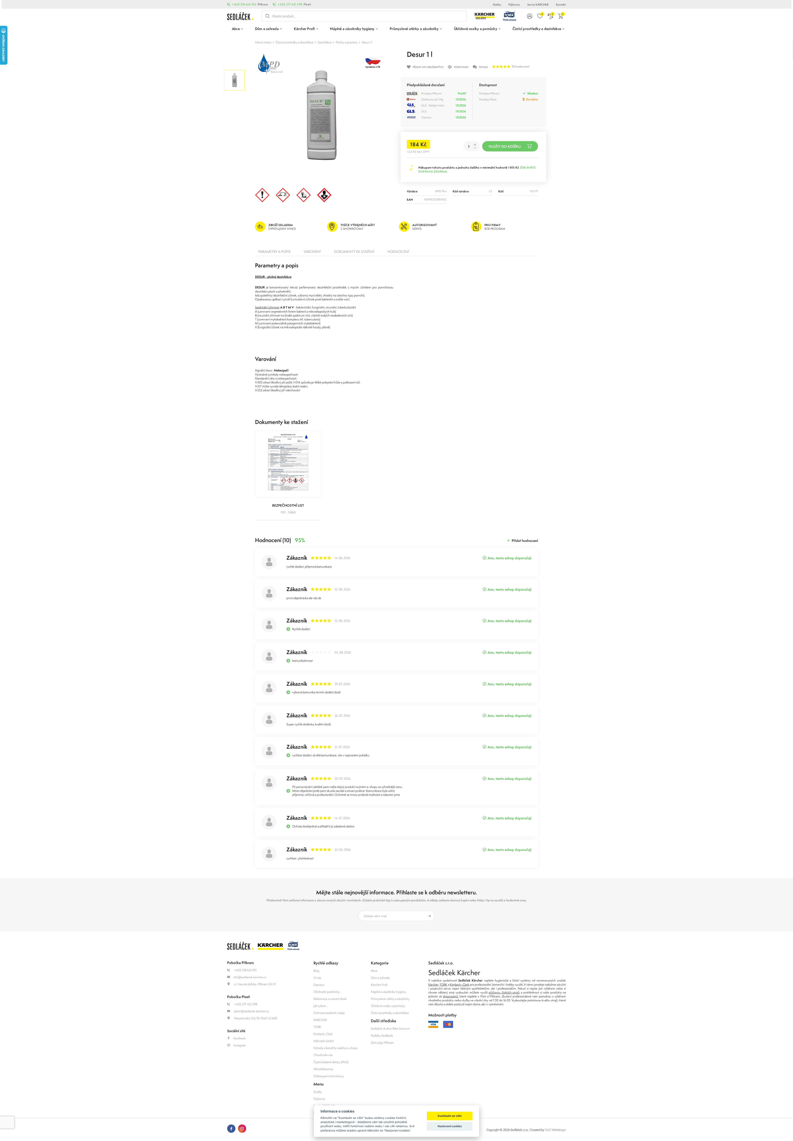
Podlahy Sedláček (382, 1035)
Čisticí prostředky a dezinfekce (294, 42)
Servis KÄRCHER (537, 4)
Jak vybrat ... (320, 1006)
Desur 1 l (367, 42)
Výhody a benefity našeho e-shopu (335, 1048)
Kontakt (561, 4)
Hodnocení (398, 251)
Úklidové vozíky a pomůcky (388, 1006)
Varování (312, 251)
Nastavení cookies (450, 1126)
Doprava (318, 985)
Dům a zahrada (380, 978)
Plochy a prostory (346, 42)
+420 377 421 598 (290, 4)
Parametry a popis (274, 251)
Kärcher (433, 984)
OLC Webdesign (555, 1130)
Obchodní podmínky (326, 992)
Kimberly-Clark (323, 1034)
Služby (497, 4)
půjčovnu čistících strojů (504, 992)
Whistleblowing (323, 1069)
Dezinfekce (325, 42)
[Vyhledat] (267, 16)
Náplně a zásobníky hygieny (388, 992)
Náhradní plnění (323, 1041)
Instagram (239, 1045)
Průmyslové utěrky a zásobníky (390, 999)
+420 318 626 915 (244, 4)
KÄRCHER (320, 1020)
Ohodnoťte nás (323, 1055)
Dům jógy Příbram (382, 1043)
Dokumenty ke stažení (354, 251)
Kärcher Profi (379, 985)
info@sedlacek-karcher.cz (249, 977)
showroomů (450, 996)
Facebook (239, 1038)
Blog (316, 971)
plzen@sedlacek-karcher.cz (251, 1011)
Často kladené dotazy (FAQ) (330, 1062)
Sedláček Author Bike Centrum (390, 1028)
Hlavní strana (263, 42)
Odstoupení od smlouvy (328, 1076)
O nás (317, 978)
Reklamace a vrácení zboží (329, 999)
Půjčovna (514, 4)
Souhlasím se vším (450, 1115)
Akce (374, 971)
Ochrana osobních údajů (329, 1013)
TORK (317, 1027)
